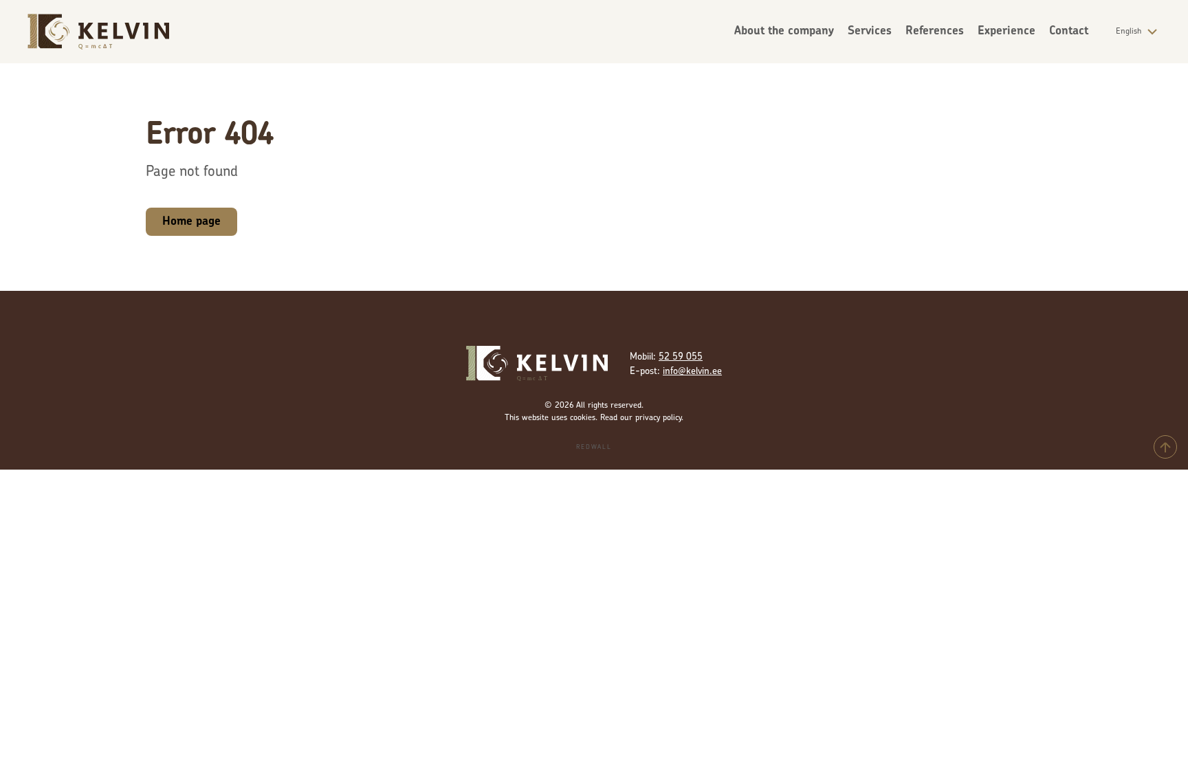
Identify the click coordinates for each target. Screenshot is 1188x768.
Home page (191, 222)
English (1128, 32)
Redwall (594, 447)
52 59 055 (681, 357)
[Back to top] (1165, 447)
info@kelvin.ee (692, 371)
